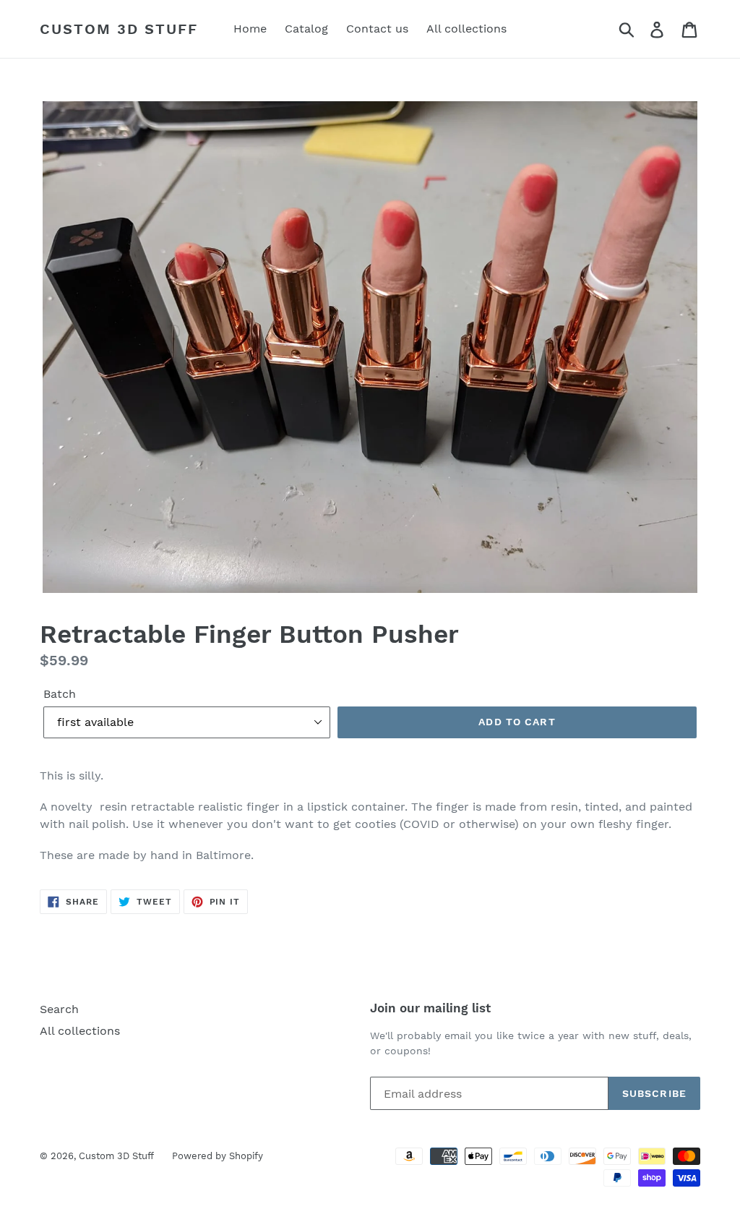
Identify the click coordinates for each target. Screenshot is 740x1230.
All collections (466, 28)
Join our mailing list (430, 1008)
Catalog (306, 28)
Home (250, 28)
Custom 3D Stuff (119, 29)
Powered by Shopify (217, 1155)
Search (59, 1009)
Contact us (377, 28)
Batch (59, 694)
